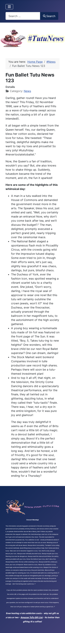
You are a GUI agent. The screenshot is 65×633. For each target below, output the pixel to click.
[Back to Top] (59, 626)
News (27, 91)
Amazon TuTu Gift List (32, 617)
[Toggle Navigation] (9, 6)
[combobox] (23, 16)
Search (50, 16)
